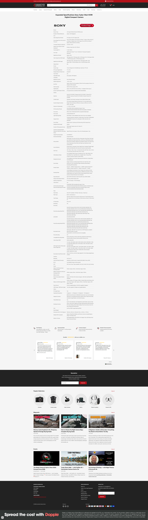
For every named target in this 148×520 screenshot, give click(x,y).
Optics (55, 9)
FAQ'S (82, 490)
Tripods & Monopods (48, 9)
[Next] (114, 400)
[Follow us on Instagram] (65, 506)
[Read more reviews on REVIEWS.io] (108, 364)
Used (88, 9)
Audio (84, 9)
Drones (73, 9)
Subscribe (83, 382)
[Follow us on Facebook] (63, 506)
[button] (34, 350)
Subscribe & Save (110, 1)
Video (60, 9)
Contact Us (99, 9)
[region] (74, 350)
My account (102, 5)
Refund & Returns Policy (85, 495)
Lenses (40, 9)
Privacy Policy (83, 491)
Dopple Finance (84, 499)
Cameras (35, 9)
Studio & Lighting (66, 9)
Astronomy (79, 9)
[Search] (96, 5)
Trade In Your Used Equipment (87, 488)
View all (113, 391)
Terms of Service (84, 497)
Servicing (93, 9)
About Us (83, 486)
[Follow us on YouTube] (68, 506)
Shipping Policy (84, 493)
